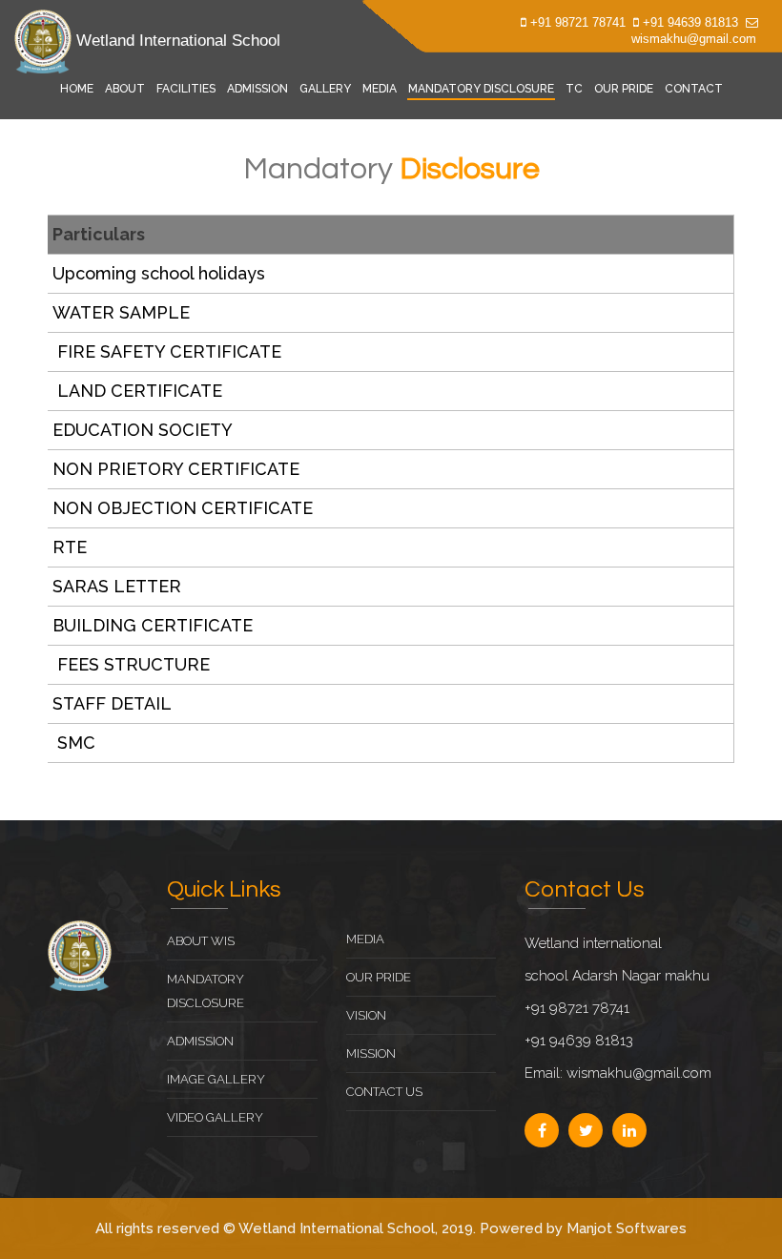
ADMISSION (257, 88)
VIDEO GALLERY (215, 1117)
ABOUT (125, 88)
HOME (76, 88)
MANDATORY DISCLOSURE (481, 88)
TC (574, 88)
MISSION (371, 1053)
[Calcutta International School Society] (80, 954)
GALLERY (325, 88)
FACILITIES (186, 88)
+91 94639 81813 (690, 22)
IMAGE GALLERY (216, 1079)
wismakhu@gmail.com (693, 38)
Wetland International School (176, 40)
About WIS (201, 941)
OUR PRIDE (623, 88)
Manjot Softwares (626, 1228)
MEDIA (379, 88)
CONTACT (694, 88)
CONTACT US (384, 1091)
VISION (366, 1015)
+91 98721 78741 (578, 22)
